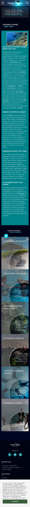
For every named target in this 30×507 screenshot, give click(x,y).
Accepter (15, 501)
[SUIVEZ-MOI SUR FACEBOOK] (10, 455)
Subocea (4, 477)
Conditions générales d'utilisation (11, 467)
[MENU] (3, 3)
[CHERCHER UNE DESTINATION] (27, 3)
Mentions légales (6, 469)
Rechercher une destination (9, 465)
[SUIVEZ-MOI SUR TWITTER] (15, 455)
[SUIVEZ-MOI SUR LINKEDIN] (20, 455)
